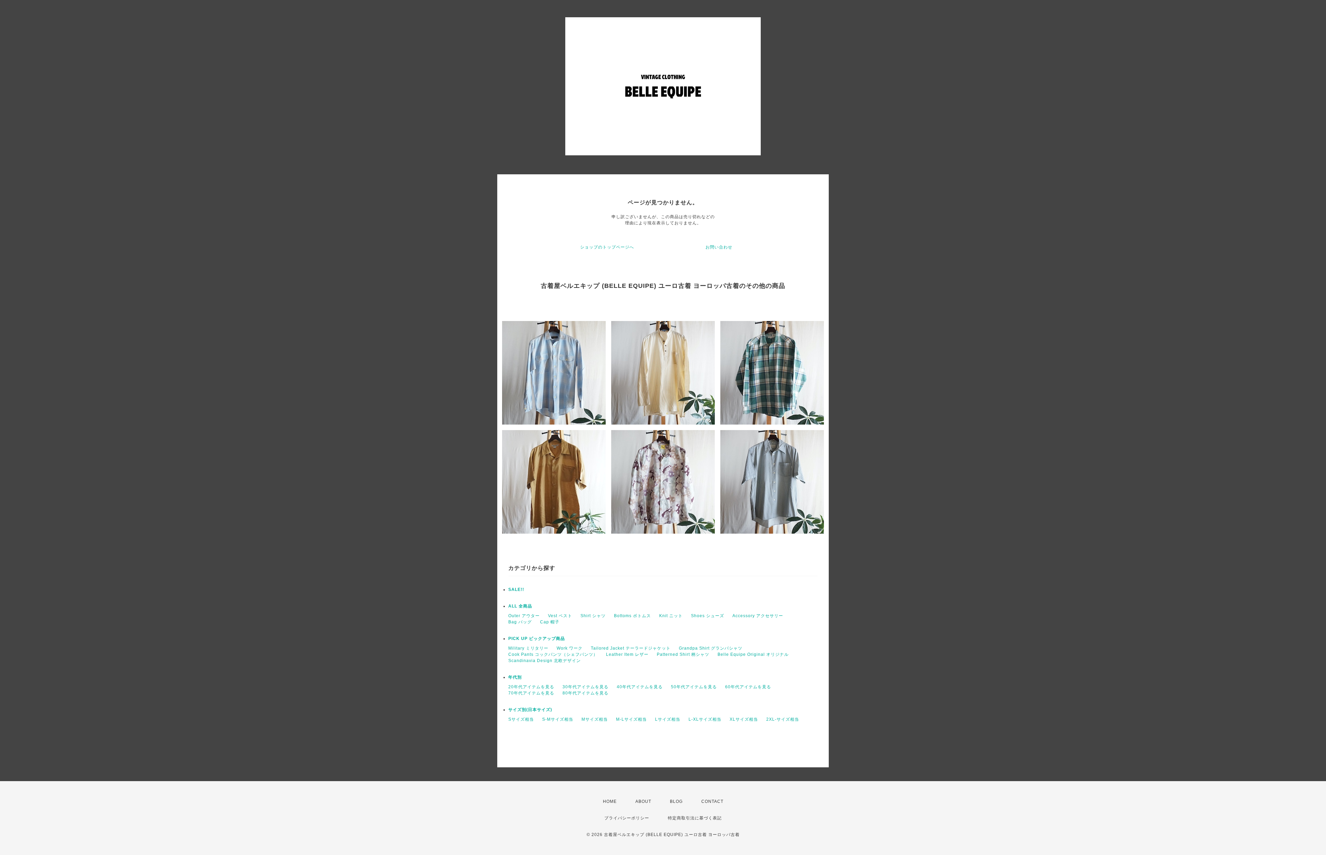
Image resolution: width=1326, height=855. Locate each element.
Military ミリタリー (528, 648)
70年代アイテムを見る (531, 693)
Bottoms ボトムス (632, 615)
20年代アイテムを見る (531, 686)
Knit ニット (671, 615)
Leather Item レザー (627, 654)
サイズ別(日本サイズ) (530, 709)
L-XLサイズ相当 (705, 719)
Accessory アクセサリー (757, 615)
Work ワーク (570, 648)
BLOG (676, 801)
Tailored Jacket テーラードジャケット (631, 648)
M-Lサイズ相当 (631, 719)
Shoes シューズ (707, 615)
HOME (610, 801)
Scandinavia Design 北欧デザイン (544, 660)
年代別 (515, 677)
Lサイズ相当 (667, 719)
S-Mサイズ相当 (557, 719)
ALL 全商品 (520, 606)
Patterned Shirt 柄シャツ (683, 654)
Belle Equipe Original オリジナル (753, 654)
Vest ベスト (560, 615)
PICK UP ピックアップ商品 (536, 638)
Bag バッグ (520, 622)
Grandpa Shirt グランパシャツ (710, 648)
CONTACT (712, 801)
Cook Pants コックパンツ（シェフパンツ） (553, 654)
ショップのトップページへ (607, 247)
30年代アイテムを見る (585, 686)
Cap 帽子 (549, 622)
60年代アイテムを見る (748, 686)
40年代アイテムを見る (640, 686)
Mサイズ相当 (595, 719)
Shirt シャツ (593, 615)
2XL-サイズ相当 (782, 719)
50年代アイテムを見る (694, 686)
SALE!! (516, 589)
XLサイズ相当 (744, 719)
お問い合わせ (718, 247)
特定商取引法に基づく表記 (695, 818)
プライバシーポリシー (626, 818)
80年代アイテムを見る (585, 693)
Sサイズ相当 (521, 719)
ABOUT (643, 801)
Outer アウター (524, 615)
